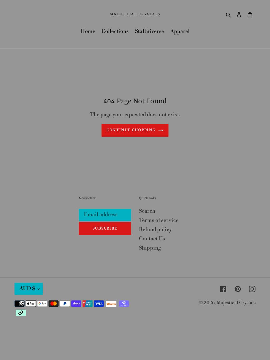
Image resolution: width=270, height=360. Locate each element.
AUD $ (27, 288)
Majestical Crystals (135, 14)
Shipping (150, 248)
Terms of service (159, 220)
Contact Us (152, 239)
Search (147, 211)
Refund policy (155, 229)
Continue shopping (131, 130)
